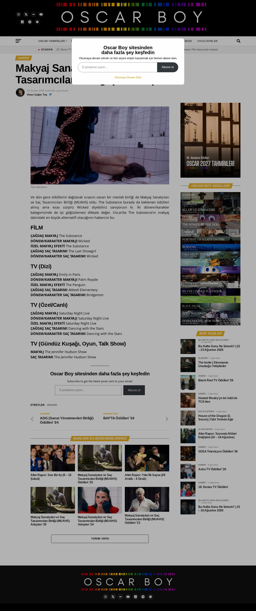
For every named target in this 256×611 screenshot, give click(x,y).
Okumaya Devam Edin (128, 77)
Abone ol (168, 67)
